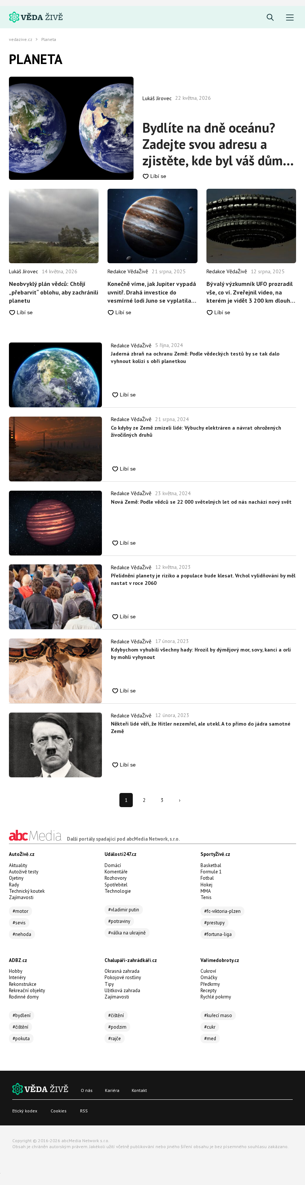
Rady (14, 885)
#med (210, 1038)
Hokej (206, 885)
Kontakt (139, 1090)
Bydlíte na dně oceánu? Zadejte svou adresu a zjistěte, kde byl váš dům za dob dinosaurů (212, 144)
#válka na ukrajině (127, 933)
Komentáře (116, 872)
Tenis (206, 897)
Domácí (113, 865)
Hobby (15, 971)
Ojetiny (16, 878)
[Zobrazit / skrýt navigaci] (290, 17)
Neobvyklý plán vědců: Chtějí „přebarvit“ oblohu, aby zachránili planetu (53, 292)
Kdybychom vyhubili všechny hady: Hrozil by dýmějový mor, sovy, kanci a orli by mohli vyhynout (201, 653)
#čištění (20, 1027)
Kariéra (112, 1090)
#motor (20, 911)
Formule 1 (211, 872)
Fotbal (207, 878)
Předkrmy (210, 984)
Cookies (59, 1111)
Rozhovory (115, 878)
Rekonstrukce (22, 984)
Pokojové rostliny (123, 977)
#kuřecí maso (218, 1015)
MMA (205, 891)
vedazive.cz (20, 39)
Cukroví (208, 971)
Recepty (208, 990)
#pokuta (21, 1038)
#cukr (209, 1027)
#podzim (117, 1027)
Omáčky (208, 977)
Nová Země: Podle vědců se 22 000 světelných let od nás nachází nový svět (201, 501)
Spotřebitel (116, 885)
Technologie (118, 891)
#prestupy (214, 923)
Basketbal (210, 865)
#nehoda (22, 934)
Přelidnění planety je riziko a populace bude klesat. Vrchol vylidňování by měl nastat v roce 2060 (203, 579)
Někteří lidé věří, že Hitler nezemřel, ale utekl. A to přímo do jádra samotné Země (200, 727)
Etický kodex (24, 1111)
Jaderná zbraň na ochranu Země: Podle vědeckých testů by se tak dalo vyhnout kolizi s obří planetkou (195, 357)
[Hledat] (270, 17)
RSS (84, 1111)
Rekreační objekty (27, 990)
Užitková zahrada (122, 990)
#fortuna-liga (218, 934)
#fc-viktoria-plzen (222, 911)
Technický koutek (27, 891)
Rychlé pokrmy (215, 997)
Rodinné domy (24, 997)
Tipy (109, 984)
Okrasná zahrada (122, 971)
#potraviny (119, 921)
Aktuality (18, 865)
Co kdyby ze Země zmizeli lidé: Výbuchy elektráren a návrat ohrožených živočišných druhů (196, 431)
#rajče (114, 1038)
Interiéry (17, 977)
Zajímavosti (21, 897)
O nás (87, 1090)
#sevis (19, 923)
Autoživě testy (23, 872)
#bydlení (21, 1015)
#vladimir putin (123, 910)
